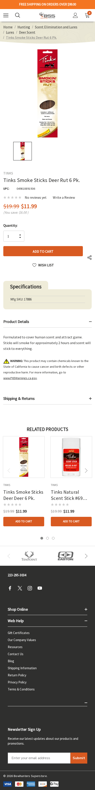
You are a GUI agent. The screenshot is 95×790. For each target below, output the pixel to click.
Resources (15, 647)
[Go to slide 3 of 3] (53, 538)
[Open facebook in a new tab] (11, 588)
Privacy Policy (17, 682)
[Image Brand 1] (29, 556)
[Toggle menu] (5, 15)
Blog (11, 661)
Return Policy (17, 675)
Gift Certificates (19, 633)
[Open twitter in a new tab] (21, 588)
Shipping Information (22, 668)
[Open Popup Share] (89, 257)
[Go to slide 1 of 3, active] (41, 538)
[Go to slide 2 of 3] (47, 538)
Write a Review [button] (64, 197)
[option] (29, 556)
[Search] (17, 15)
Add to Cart (23, 521)
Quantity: (10, 225)
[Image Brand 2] (66, 556)
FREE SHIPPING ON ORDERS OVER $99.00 (47, 4)
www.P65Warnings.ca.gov (20, 378)
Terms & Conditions (21, 689)
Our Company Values (22, 640)
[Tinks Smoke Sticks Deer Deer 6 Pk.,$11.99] (24, 457)
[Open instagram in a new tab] (31, 588)
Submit (79, 758)
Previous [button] (8, 470)
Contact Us (15, 654)
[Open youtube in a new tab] (41, 588)
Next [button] (86, 470)
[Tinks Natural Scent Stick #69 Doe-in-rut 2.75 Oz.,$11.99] (71, 457)
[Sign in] (75, 15)
